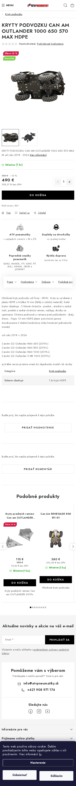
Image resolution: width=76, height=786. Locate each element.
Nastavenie (38, 763)
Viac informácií (38, 155)
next (73, 546)
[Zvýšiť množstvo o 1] (69, 182)
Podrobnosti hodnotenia (50, 44)
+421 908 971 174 (41, 689)
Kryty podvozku (57, 371)
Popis (10, 282)
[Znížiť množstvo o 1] (58, 182)
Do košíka (38, 195)
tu (40, 754)
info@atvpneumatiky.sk (41, 683)
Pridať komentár (38, 469)
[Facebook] (30, 711)
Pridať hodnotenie (38, 427)
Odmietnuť (19, 775)
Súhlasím (56, 776)
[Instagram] (39, 711)
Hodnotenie (27, 282)
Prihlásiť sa (59, 640)
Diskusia (46, 282)
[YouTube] (47, 711)
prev (3, 546)
